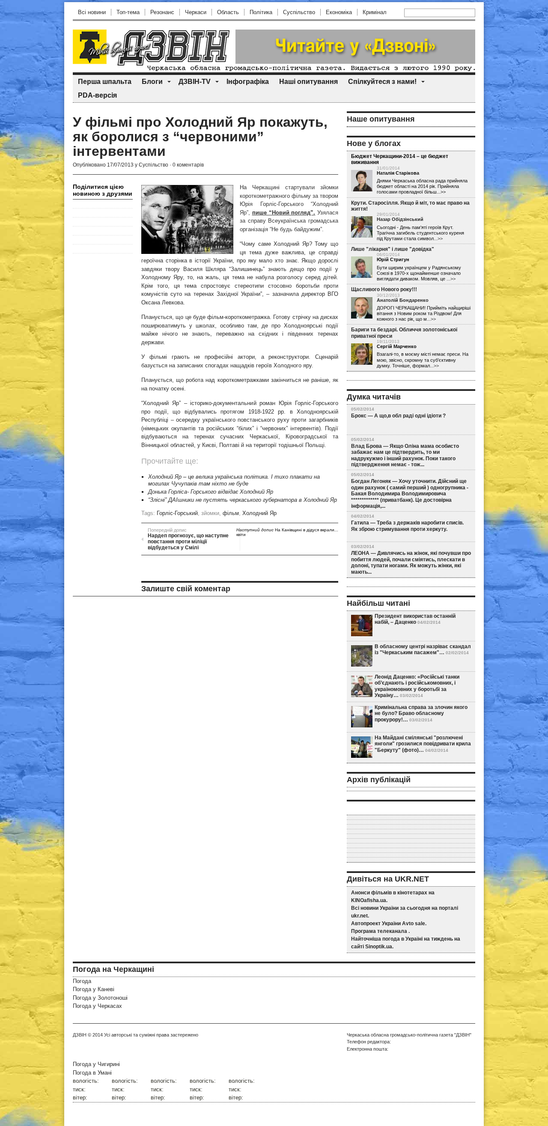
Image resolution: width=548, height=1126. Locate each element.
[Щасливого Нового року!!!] (361, 308)
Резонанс (162, 12)
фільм (231, 513)
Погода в (92, 1072)
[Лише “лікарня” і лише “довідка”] (361, 267)
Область (228, 12)
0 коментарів (188, 165)
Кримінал (375, 12)
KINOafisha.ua (368, 900)
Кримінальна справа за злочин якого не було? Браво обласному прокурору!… (421, 713)
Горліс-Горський (177, 513)
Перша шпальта (104, 81)
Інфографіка (247, 81)
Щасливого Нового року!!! (384, 289)
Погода (82, 981)
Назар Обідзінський (400, 219)
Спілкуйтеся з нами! (382, 81)
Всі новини (92, 12)
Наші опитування (308, 81)
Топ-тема (128, 12)
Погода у (93, 989)
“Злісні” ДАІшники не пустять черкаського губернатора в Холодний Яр (242, 500)
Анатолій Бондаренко (403, 300)
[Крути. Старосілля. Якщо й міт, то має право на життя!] (361, 227)
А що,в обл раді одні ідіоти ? (410, 416)
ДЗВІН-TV (195, 81)
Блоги (152, 81)
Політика (261, 12)
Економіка (339, 12)
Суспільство (299, 12)
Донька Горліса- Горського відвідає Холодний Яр (210, 492)
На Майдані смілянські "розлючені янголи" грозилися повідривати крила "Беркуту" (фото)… (423, 744)
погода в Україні (402, 939)
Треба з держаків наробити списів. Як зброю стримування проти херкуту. (407, 526)
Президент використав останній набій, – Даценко (415, 619)
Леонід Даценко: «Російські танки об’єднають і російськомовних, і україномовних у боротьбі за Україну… (417, 686)
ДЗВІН (79, 1034)
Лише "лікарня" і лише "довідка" (392, 249)
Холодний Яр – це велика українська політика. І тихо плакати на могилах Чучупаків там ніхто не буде (234, 480)
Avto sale (413, 923)
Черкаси (195, 12)
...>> (438, 238)
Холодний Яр (259, 513)
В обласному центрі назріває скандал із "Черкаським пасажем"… (423, 649)
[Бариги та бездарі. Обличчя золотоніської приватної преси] (361, 354)
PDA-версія (97, 95)
